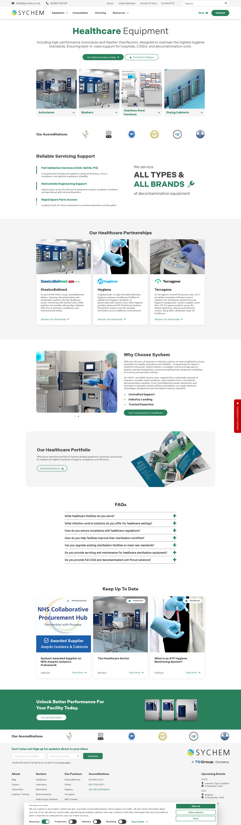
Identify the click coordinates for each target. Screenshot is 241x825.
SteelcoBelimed (127, 3)
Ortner (68, 784)
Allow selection (195, 812)
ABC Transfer (71, 799)
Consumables (80, 13)
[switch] (73, 821)
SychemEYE (167, 3)
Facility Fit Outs (148, 3)
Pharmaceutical (43, 794)
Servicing (100, 13)
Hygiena (69, 789)
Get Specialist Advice (51, 717)
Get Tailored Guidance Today (101, 57)
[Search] (226, 3)
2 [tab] (78, 416)
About (110, 3)
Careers (15, 784)
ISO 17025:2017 (97, 784)
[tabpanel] (63, 282)
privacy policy (64, 762)
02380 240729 (58, 3)
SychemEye (17, 789)
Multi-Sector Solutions (47, 799)
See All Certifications (99, 789)
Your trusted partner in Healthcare (146, 412)
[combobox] (64, 756)
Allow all (196, 806)
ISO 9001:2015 (96, 779)
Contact (220, 13)
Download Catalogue (143, 57)
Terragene (70, 794)
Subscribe (93, 756)
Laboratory (41, 784)
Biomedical (41, 789)
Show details (138, 822)
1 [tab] (74, 416)
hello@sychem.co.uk (27, 3)
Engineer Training (20, 794)
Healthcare (41, 779)
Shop (201, 13)
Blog (14, 779)
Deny (195, 818)
